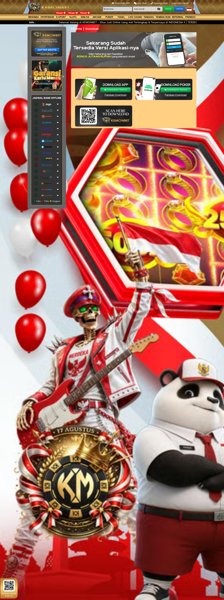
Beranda (33, 17)
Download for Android (117, 90)
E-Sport (61, 17)
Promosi (190, 17)
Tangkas (149, 17)
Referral (177, 17)
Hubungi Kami (160, 3)
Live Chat (141, 3)
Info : (32, 22)
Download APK (122, 3)
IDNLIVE (85, 17)
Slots (73, 17)
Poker (109, 17)
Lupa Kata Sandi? (181, 3)
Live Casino (135, 17)
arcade (97, 17)
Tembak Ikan (163, 17)
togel (121, 17)
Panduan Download (115, 95)
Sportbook (47, 17)
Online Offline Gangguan (48, 201)
